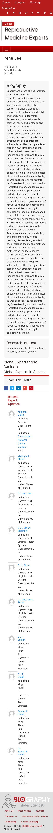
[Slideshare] (44, 13)
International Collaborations (34, 816)
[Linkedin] (20, 13)
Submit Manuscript (30, 821)
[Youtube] (38, 13)
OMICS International (32, 826)
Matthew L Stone (23, 458)
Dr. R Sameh (21, 638)
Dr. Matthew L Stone (25, 601)
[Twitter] (13, 13)
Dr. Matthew (24, 493)
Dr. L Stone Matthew (24, 529)
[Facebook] (7, 13)
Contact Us (9, 8)
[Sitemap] (51, 13)
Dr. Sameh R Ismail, (22, 751)
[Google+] (26, 13)
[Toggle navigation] (6, 49)
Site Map (36, 2)
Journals (40, 810)
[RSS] (32, 13)
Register (21, 2)
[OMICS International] (26, 801)
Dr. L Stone (24, 565)
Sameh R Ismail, (22, 713)
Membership (10, 821)
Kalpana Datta (22, 413)
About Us (9, 810)
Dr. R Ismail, (21, 675)
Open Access (24, 810)
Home (7, 2)
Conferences (11, 816)
